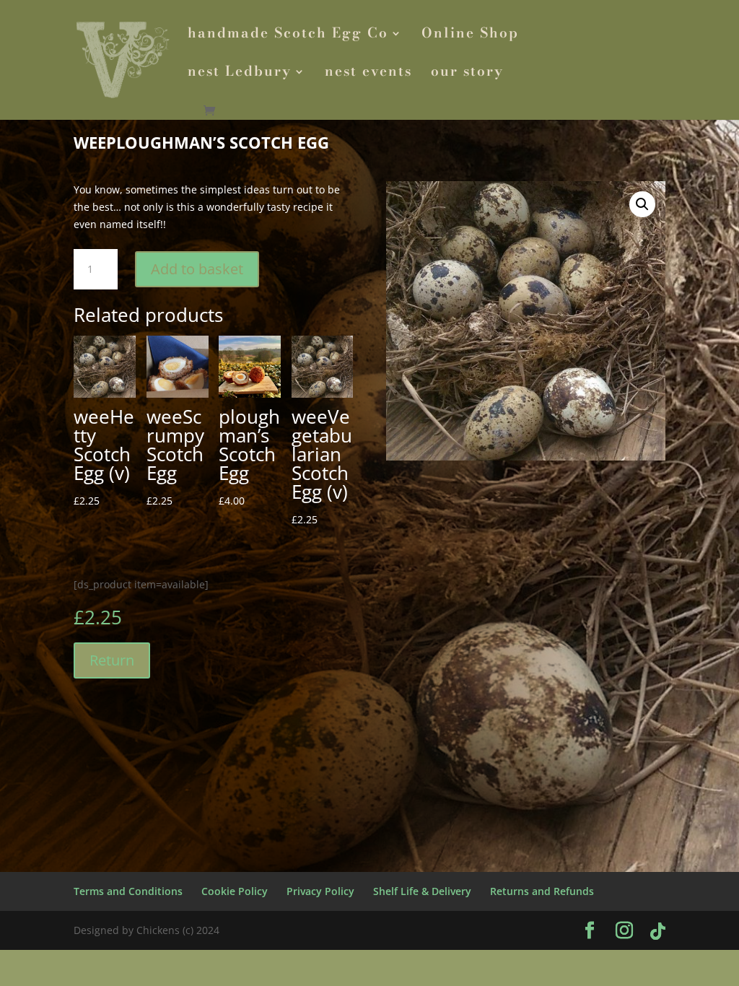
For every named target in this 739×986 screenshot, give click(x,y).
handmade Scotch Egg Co (288, 35)
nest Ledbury (240, 74)
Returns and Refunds (542, 891)
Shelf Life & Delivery (422, 891)
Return (111, 660)
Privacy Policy (320, 891)
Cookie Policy (234, 891)
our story (467, 74)
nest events (368, 74)
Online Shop (470, 35)
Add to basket (197, 269)
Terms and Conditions (128, 891)
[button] (642, 204)
